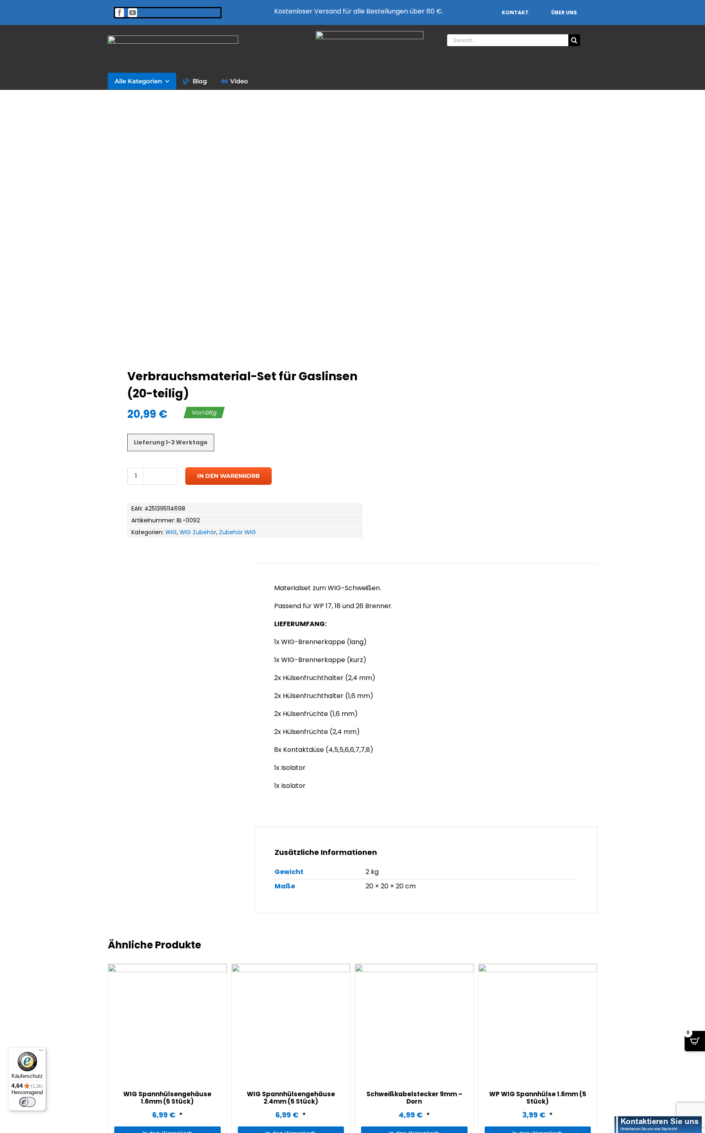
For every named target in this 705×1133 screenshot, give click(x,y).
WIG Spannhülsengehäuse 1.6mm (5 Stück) (167, 1098)
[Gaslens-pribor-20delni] (225, 230)
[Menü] (41, 1052)
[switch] (27, 1102)
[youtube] (132, 12)
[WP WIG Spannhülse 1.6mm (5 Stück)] (538, 1023)
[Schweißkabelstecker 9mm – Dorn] (414, 1023)
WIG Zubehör (198, 532)
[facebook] (119, 12)
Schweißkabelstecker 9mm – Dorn (414, 1098)
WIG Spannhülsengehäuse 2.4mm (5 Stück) (291, 1098)
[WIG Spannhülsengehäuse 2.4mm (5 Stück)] (291, 1023)
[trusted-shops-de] (369, 34)
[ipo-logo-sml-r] (173, 38)
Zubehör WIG (237, 532)
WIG (171, 532)
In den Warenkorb (228, 476)
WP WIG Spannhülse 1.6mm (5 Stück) (537, 1098)
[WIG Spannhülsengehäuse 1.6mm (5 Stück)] (167, 1023)
